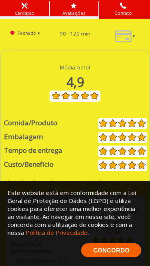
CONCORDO (111, 250)
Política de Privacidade (57, 232)
